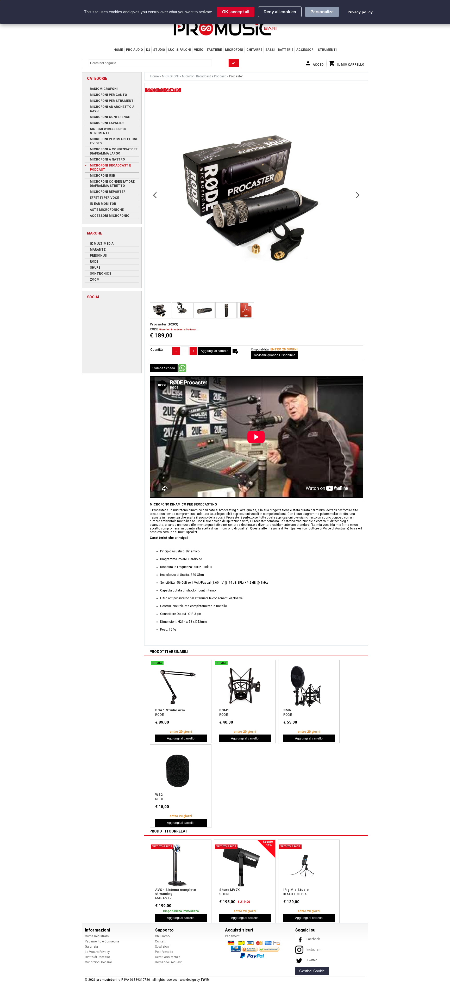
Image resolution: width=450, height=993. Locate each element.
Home (118, 50)
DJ (148, 50)
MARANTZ (163, 898)
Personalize (322, 12)
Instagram (314, 949)
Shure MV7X (229, 890)
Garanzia (91, 946)
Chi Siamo (162, 936)
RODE (154, 329)
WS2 (159, 795)
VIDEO (198, 50)
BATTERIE (285, 50)
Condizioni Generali (99, 962)
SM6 (287, 710)
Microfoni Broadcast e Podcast (204, 76)
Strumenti (327, 50)
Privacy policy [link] (360, 12)
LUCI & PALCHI (179, 50)
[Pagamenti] (255, 949)
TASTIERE (214, 50)
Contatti (160, 941)
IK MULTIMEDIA (295, 894)
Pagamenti (232, 936)
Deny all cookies (280, 12)
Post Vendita (164, 952)
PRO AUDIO (134, 50)
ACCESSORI (305, 50)
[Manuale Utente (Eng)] (245, 310)
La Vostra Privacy (97, 952)
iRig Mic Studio (296, 890)
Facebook (313, 939)
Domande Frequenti (169, 962)
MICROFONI (234, 50)
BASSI (270, 50)
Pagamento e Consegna (102, 941)
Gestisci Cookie (312, 971)
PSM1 (224, 710)
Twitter (312, 960)
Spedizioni (162, 946)
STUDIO (159, 50)
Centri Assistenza (167, 957)
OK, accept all (235, 12)
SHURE (224, 894)
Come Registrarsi (97, 936)
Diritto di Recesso (97, 957)
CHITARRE (254, 50)
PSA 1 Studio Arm (170, 710)
